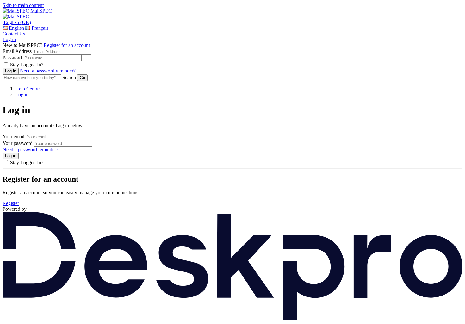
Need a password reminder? (48, 70)
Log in (9, 39)
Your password (18, 143)
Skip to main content (23, 5)
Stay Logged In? (26, 64)
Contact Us (14, 33)
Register (11, 203)
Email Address (17, 51)
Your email (13, 136)
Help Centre (27, 88)
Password (12, 57)
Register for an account (67, 45)
